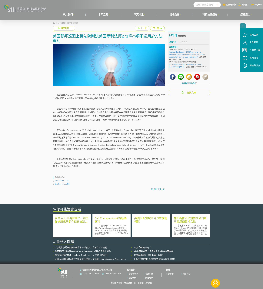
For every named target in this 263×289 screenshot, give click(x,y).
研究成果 (139, 14)
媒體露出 (245, 14)
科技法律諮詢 (209, 14)
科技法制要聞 (72, 23)
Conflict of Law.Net (62, 184)
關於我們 (68, 14)
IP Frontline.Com (61, 181)
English (258, 4)
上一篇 (142, 27)
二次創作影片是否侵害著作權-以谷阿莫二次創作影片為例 (81, 247)
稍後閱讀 (255, 65)
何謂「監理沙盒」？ (143, 247)
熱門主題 (254, 34)
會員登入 (245, 4)
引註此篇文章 (159, 189)
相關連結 (186, 274)
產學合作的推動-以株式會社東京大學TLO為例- (155, 259)
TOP (215, 274)
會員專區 (254, 42)
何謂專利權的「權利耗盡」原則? (148, 255)
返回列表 (65, 28)
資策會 (171, 274)
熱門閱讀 (254, 58)
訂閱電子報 (231, 4)
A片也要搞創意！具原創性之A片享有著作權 (153, 251)
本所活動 (103, 14)
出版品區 (174, 14)
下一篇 (157, 27)
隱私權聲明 (133, 274)
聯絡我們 (132, 278)
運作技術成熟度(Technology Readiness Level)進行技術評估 (81, 255)
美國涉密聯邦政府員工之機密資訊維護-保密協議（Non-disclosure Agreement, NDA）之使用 (90, 259)
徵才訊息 (149, 274)
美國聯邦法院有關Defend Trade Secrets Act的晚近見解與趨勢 (83, 251)
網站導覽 (149, 278)
